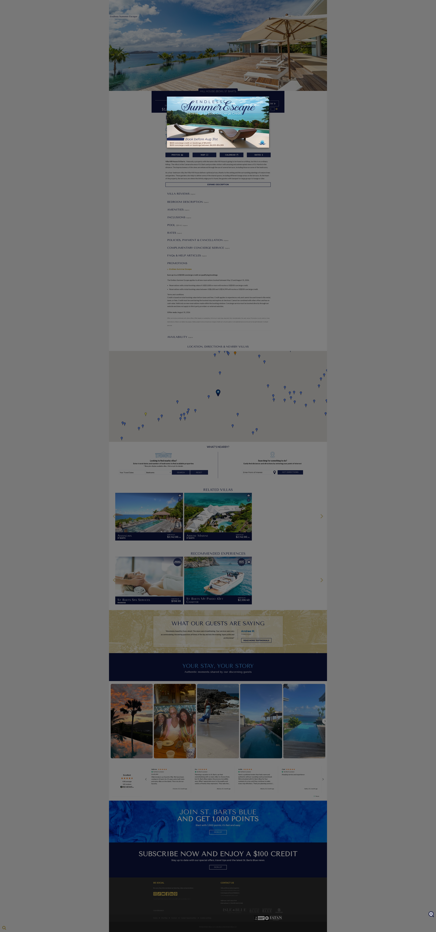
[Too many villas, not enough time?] (431, 914)
